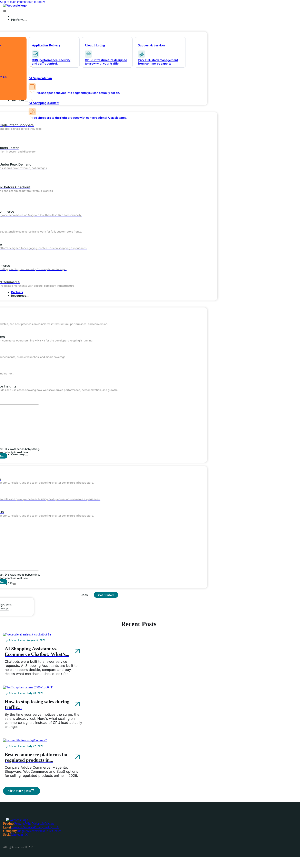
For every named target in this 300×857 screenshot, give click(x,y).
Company (10, 831)
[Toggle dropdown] (25, 20)
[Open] (4, 11)
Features (19, 823)
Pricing (49, 823)
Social (7, 834)
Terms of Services (22, 827)
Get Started (106, 595)
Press (41, 831)
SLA (56, 827)
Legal (7, 827)
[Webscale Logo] (15, 5)
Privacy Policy (43, 827)
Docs (84, 595)
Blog (20, 831)
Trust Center (53, 831)
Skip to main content (13, 1)
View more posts (19, 790)
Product (8, 823)
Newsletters (30, 831)
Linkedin (17, 834)
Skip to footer (36, 1)
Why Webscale (34, 823)
